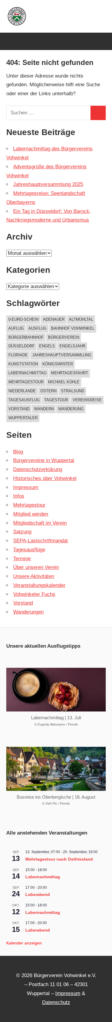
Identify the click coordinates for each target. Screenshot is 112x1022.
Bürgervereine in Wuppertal (43, 460)
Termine (22, 558)
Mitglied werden (30, 514)
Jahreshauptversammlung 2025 (48, 184)
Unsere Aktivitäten (33, 576)
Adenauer (54, 319)
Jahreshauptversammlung (61, 355)
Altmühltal (81, 319)
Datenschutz (56, 1002)
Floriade (18, 355)
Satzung (22, 532)
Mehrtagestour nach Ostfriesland (59, 859)
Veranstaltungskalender (39, 585)
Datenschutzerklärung (37, 469)
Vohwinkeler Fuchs (34, 594)
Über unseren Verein (36, 567)
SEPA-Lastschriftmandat (40, 540)
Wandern (44, 409)
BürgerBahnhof (26, 337)
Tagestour (56, 400)
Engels (47, 346)
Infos (18, 496)
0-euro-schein (23, 319)
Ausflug (37, 328)
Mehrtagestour (26, 382)
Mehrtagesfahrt (69, 373)
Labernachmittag (27, 373)
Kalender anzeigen (24, 943)
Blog (18, 452)
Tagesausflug (24, 400)
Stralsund (72, 391)
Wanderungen (28, 612)
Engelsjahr (72, 346)
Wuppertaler (23, 418)
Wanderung (71, 409)
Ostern (48, 391)
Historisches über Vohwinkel (44, 478)
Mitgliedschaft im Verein (40, 523)
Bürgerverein (63, 337)
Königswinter (57, 364)
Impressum (25, 487)
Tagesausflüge (29, 549)
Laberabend (37, 894)
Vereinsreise (87, 400)
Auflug (16, 328)
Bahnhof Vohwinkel (72, 328)
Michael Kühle (63, 382)
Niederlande (22, 391)
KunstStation (23, 364)
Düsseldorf (21, 346)
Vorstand (19, 409)
